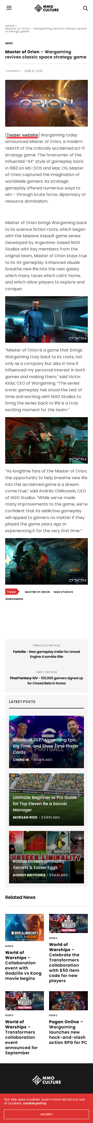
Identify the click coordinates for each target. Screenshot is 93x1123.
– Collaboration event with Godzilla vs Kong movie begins (23, 965)
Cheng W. (21, 760)
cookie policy (35, 1103)
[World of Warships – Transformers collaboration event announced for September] (24, 1000)
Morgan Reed (25, 817)
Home (9, 26)
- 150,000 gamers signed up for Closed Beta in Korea (46, 681)
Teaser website (22, 135)
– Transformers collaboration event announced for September (21, 1037)
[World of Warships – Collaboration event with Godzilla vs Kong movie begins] (24, 927)
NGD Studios (63, 592)
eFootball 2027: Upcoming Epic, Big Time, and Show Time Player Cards (46, 746)
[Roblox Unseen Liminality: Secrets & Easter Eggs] (46, 857)
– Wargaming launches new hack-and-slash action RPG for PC (68, 1032)
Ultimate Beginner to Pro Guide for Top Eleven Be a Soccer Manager (45, 803)
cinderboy (12, 71)
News (9, 43)
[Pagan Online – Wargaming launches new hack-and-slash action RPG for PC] (68, 1000)
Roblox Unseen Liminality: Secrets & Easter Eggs (39, 864)
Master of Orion (37, 592)
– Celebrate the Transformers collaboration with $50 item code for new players (64, 963)
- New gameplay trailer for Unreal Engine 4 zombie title (46, 654)
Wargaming (14, 599)
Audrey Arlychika (29, 875)
